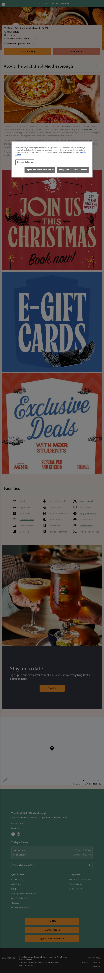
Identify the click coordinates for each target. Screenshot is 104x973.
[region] (52, 159)
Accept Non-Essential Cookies (73, 170)
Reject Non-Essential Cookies (40, 170)
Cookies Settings (25, 162)
